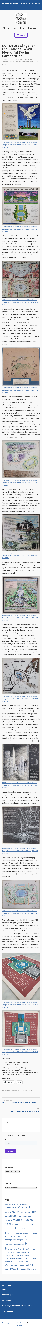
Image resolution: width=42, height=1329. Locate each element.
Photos (28, 1240)
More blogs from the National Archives (17, 1306)
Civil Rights (8, 1212)
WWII (35, 1269)
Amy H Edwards (19, 59)
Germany (7, 1216)
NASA (14, 1224)
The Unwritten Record (21, 28)
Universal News (13, 1258)
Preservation (9, 1244)
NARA (8, 1224)
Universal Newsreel (26, 1259)
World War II (27, 1090)
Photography (20, 1240)
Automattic (21, 1325)
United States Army (18, 1252)
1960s (11, 1204)
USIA (34, 1259)
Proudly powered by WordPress (13, 1323)
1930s (6, 1204)
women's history (19, 1265)
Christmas (34, 1208)
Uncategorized (29, 62)
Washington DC (24, 1262)
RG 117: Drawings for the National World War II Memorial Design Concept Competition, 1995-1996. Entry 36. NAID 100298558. (19, 144)
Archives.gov (7, 1295)
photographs (10, 1240)
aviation (18, 1204)
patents (24, 1237)
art (14, 1204)
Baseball (24, 1204)
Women (8, 1265)
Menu (22, 35)
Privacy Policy (7, 1311)
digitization (25, 1212)
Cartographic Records (10, 62)
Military (21, 62)
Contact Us (6, 1300)
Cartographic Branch (14, 1090)
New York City (16, 1237)
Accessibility (7, 1289)
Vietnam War (15, 1261)
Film (34, 1211)
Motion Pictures (23, 1220)
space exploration (19, 1244)
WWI (30, 1269)
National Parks (21, 1233)
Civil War (16, 1212)
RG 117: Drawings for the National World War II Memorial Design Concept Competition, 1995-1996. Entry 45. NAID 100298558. (19, 229)
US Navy (7, 1261)
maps (13, 1216)
